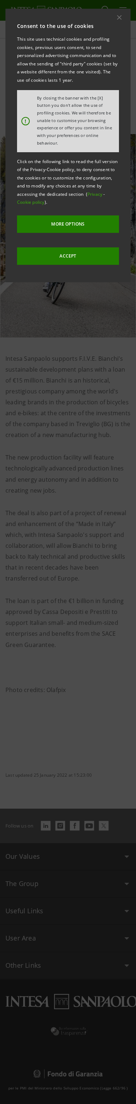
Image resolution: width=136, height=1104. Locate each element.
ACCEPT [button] (67, 256)
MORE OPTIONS (68, 224)
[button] (119, 17)
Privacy (95, 194)
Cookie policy (31, 202)
